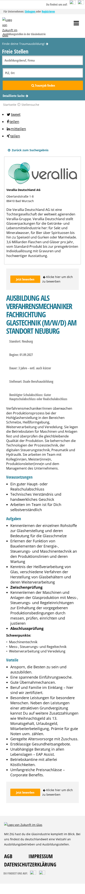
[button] (13, 114)
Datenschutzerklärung (30, 864)
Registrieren (48, 11)
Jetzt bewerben (25, 279)
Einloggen (30, 11)
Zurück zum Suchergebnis (29, 150)
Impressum (40, 856)
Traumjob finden (45, 85)
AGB (8, 856)
